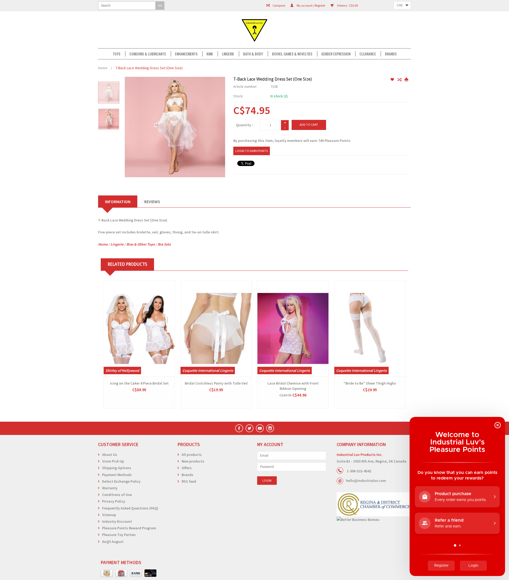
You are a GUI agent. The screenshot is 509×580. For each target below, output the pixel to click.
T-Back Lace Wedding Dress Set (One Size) (149, 68)
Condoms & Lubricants (147, 53)
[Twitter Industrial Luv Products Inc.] (249, 428)
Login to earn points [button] (251, 151)
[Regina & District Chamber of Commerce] (374, 504)
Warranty (109, 488)
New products (193, 461)
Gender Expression (335, 53)
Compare (278, 5)
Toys (116, 53)
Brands (391, 53)
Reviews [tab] (152, 201)
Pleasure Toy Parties (119, 534)
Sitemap (109, 514)
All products (192, 454)
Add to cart (309, 125)
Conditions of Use (117, 494)
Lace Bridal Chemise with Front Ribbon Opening (293, 386)
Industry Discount (117, 521)
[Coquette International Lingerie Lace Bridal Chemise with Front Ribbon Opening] (292, 328)
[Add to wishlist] (392, 79)
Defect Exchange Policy (121, 481)
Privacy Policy (113, 501)
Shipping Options (116, 467)
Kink (210, 53)
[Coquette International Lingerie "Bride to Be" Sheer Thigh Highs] (369, 328)
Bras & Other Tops (140, 244)
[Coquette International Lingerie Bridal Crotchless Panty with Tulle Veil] (216, 328)
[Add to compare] (399, 79)
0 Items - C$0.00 (347, 5)
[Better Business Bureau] (374, 519)
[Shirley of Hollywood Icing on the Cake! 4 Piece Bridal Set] (139, 328)
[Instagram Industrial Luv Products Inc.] (270, 428)
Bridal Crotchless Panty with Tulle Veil (216, 383)
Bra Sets (164, 244)
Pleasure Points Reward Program (129, 528)
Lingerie (228, 53)
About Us (109, 454)
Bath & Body (253, 53)
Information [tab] (117, 201)
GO (160, 5)
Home (102, 68)
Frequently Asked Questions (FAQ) (130, 508)
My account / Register (310, 5)
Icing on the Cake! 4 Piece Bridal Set (139, 383)
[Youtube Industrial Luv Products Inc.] (260, 428)
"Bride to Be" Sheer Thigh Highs (370, 383)
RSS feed (189, 481)
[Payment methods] (107, 573)
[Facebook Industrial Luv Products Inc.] (239, 428)
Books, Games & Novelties (292, 53)
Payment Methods (117, 474)
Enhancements (186, 53)
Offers (187, 467)
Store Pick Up (113, 461)
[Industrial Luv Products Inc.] (254, 29)
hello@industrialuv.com (366, 480)
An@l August (113, 541)
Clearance (367, 53)
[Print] (406, 79)
